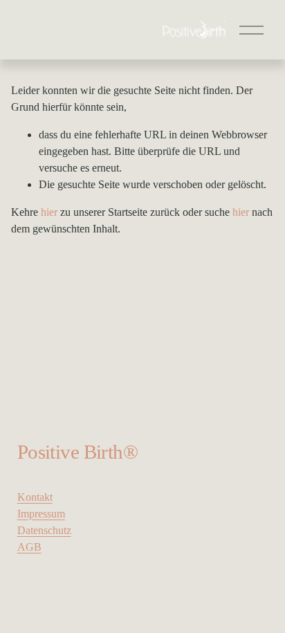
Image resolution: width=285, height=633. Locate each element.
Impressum (41, 514)
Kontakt (35, 497)
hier (49, 212)
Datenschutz (44, 530)
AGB (29, 547)
